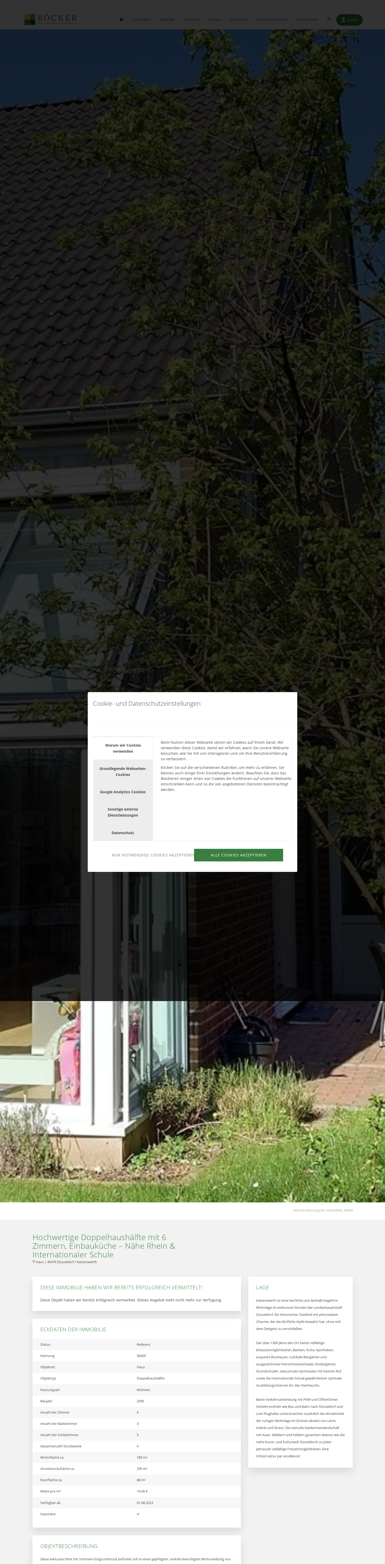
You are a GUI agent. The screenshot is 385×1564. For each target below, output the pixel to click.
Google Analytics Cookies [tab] (123, 791)
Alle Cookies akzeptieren (239, 854)
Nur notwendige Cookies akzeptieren (152, 854)
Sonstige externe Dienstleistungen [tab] (123, 812)
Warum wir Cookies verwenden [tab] (123, 748)
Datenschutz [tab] (123, 832)
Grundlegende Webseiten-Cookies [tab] (123, 771)
